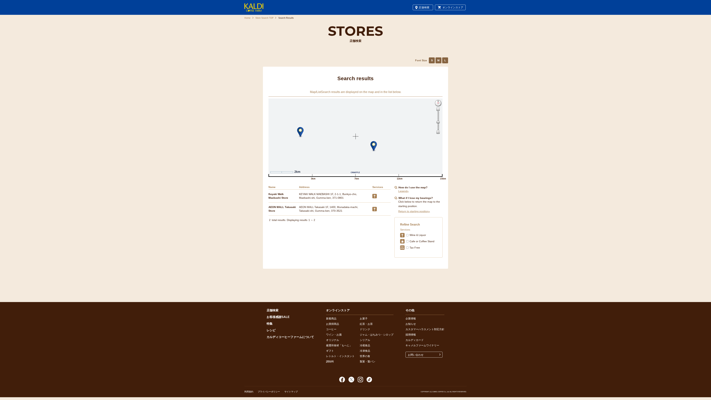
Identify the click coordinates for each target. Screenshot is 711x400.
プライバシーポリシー (269, 391)
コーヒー (331, 329)
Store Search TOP (264, 18)
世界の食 (365, 356)
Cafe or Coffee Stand (422, 241)
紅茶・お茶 (366, 323)
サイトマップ (291, 391)
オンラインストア (453, 7)
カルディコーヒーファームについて (290, 337)
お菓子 (364, 318)
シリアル (365, 340)
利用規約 (248, 391)
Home (247, 18)
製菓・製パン (367, 361)
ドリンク (365, 329)
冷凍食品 (365, 350)
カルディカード (414, 340)
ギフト (330, 350)
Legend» (403, 191)
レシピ (271, 330)
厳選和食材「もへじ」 (339, 345)
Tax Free (415, 247)
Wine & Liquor (418, 235)
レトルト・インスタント (340, 356)
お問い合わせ (415, 354)
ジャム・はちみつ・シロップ (376, 334)
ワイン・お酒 (334, 334)
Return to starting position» (414, 211)
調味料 (330, 361)
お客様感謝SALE (278, 317)
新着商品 (331, 318)
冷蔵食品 (365, 345)
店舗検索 (424, 7)
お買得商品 (332, 323)
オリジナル (332, 340)
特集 (270, 323)
